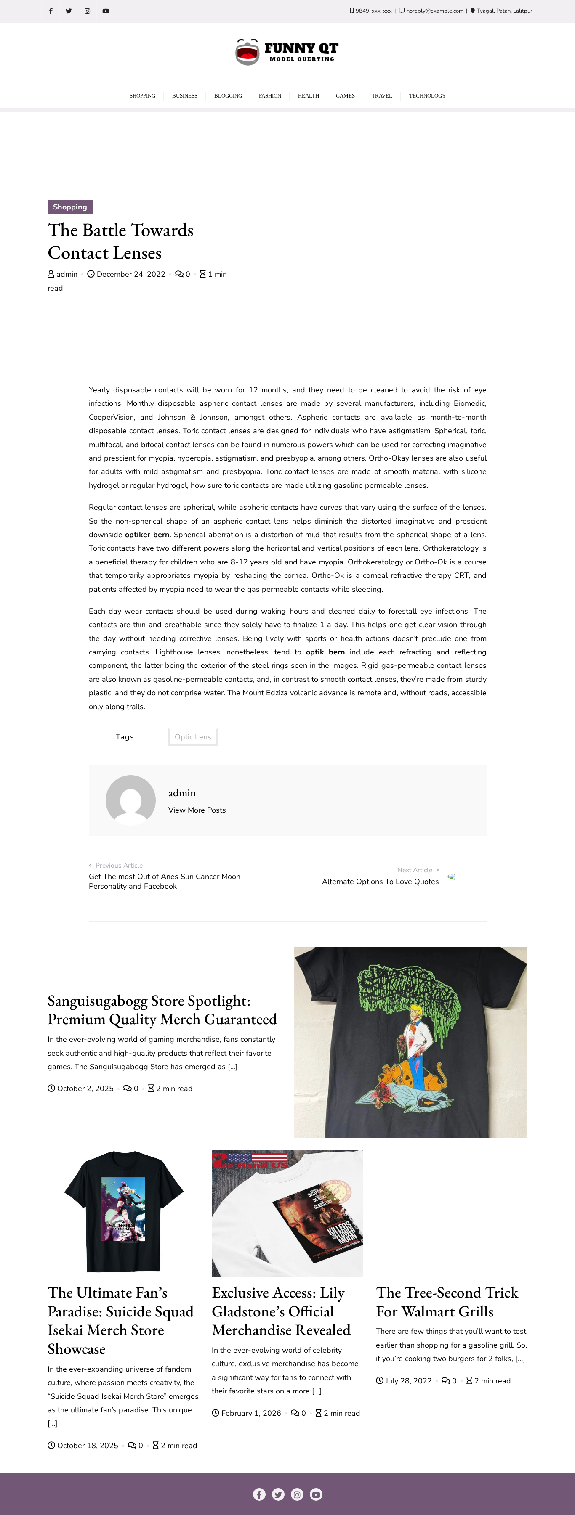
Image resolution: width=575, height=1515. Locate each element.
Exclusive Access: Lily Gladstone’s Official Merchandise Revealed (281, 1311)
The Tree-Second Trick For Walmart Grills (447, 1301)
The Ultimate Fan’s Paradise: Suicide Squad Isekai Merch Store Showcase (121, 1320)
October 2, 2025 (85, 1088)
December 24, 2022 (131, 274)
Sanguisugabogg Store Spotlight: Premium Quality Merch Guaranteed (162, 1009)
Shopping (70, 207)
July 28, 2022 (408, 1381)
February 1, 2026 (251, 1413)
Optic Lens (193, 737)
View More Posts (197, 810)
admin (67, 274)
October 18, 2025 (87, 1446)
